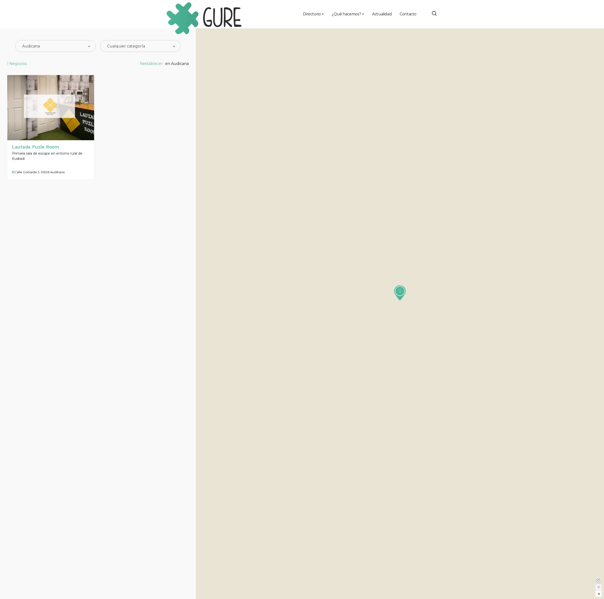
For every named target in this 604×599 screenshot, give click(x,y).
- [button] (598, 594)
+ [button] (598, 587)
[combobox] (55, 46)
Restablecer (151, 63)
